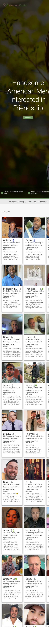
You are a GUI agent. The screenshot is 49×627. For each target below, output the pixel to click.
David (6, 337)
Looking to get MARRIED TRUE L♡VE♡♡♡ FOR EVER (34, 494)
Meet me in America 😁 (10, 494)
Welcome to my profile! (10, 542)
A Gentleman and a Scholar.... (34, 397)
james (6, 385)
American (43, 202)
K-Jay (28, 385)
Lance (28, 337)
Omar (6, 530)
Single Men (32, 202)
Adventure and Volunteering (12, 348)
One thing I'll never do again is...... (34, 252)
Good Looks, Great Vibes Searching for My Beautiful (12, 397)
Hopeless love (29, 445)
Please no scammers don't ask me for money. (34, 348)
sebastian (30, 530)
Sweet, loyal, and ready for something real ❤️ (34, 300)
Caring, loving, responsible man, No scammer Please (12, 445)
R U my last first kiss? (10, 252)
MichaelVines (10, 288)
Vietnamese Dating (16, 202)
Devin (28, 240)
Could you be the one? (32, 542)
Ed (26, 482)
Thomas (30, 433)
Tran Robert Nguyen (31, 288)
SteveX (7, 433)
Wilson (7, 240)
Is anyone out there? (31, 590)
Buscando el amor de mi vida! (12, 590)
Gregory (7, 578)
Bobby (28, 578)
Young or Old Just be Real (11, 300)
